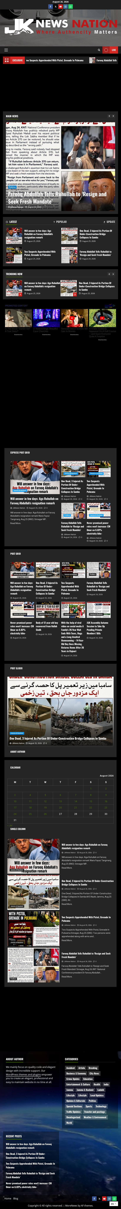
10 (15, 801)
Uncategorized (73, 1117)
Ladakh (100, 1090)
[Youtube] (60, 6)
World (69, 1122)
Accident (70, 1068)
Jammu (69, 1090)
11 (30, 801)
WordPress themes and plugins (23, 1074)
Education (88, 1079)
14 (75, 801)
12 (45, 801)
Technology (101, 1106)
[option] (60, 166)
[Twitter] (55, 6)
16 (106, 801)
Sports (89, 1106)
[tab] (11, 222)
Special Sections (74, 1106)
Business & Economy (76, 1073)
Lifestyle (70, 1095)
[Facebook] (50, 6)
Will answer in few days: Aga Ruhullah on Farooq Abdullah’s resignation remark (14, 236)
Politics (92, 416)
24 (15, 814)
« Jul (9, 825)
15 (90, 801)
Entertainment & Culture (78, 1084)
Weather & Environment (95, 1117)
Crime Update (73, 1079)
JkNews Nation (16, 207)
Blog (15, 1198)
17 (15, 807)
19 (45, 807)
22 (90, 807)
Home (7, 1198)
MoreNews (71, 1205)
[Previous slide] (109, 116)
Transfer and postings (94, 1111)
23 (106, 807)
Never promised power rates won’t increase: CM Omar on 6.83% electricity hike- (59, 197)
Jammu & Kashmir (17, 187)
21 (75, 807)
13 (60, 801)
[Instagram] (65, 6)
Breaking (93, 1068)
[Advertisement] (60, 86)
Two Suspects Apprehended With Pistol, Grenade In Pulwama (14, 288)
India (106, 1084)
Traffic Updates (73, 1111)
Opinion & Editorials (75, 1101)
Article (82, 1068)
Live (114, 50)
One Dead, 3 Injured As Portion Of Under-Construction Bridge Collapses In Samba (69, 236)
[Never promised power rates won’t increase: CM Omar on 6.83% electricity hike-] (60, 166)
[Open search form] (99, 50)
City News (94, 1073)
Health (97, 1084)
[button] (6, 50)
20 (60, 807)
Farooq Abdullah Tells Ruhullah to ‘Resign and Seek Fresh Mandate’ (68, 288)
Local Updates (97, 1095)
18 (30, 807)
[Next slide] (113, 116)
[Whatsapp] (70, 6)
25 (30, 814)
